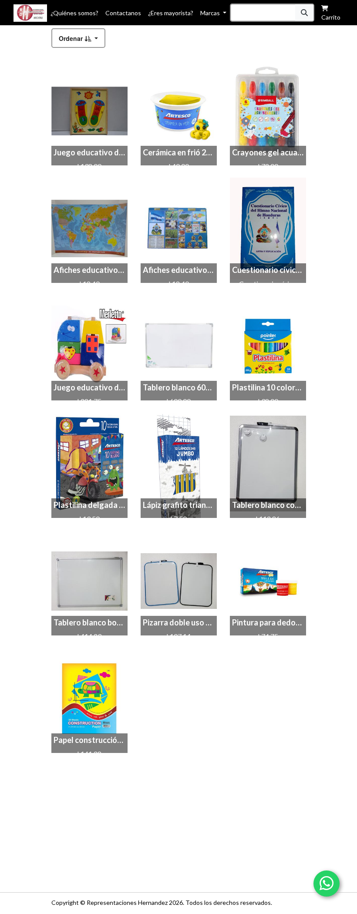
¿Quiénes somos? (74, 13)
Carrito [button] (330, 17)
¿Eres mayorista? (170, 13)
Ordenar (71, 38)
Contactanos (123, 13)
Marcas (210, 13)
